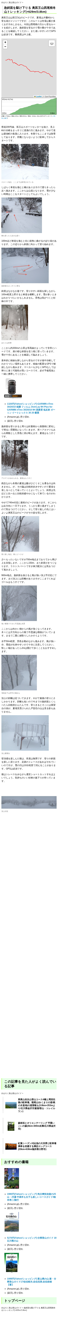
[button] (5, 42)
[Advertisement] (29, 950)
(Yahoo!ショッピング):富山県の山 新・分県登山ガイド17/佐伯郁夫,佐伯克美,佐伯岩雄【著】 (31, 1282)
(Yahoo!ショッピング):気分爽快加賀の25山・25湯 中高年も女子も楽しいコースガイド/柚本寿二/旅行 (31, 1197)
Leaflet (39, 96)
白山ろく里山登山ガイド (11, 2)
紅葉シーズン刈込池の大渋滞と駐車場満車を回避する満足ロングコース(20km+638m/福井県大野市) (37, 1146)
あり (6, 118)
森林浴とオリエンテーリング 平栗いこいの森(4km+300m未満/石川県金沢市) (37, 1126)
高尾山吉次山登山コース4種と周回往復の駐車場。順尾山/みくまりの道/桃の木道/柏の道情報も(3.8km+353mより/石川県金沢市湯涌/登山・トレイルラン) (36, 1105)
